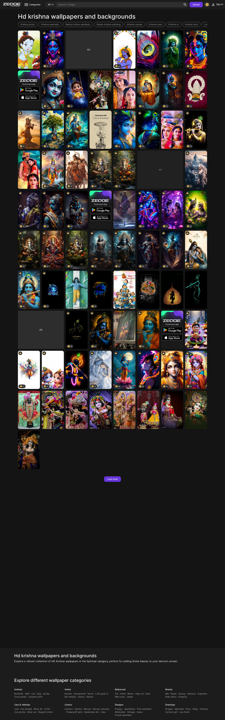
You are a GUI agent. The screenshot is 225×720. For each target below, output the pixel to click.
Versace (191, 693)
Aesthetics (129, 709)
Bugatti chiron (45, 712)
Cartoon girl (171, 712)
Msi (167, 693)
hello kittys (170, 696)
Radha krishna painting (109, 24)
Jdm (16, 709)
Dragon (169, 709)
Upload (196, 4)
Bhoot (130, 693)
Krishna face (191, 24)
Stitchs (78, 709)
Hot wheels (26, 709)
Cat (33, 693)
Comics (68, 704)
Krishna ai (174, 24)
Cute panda (20, 696)
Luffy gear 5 (101, 693)
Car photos (20, 712)
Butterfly (18, 693)
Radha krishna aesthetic (78, 24)
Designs (119, 704)
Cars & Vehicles (22, 704)
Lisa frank (184, 712)
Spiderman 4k (91, 712)
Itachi (90, 693)
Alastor (89, 696)
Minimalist (120, 712)
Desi (147, 693)
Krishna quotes (134, 24)
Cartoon (69, 709)
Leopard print (35, 696)
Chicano (204, 709)
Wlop (195, 709)
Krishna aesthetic (50, 24)
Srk (116, 693)
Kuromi (68, 693)
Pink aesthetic (144, 709)
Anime (68, 689)
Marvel (87, 709)
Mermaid (179, 709)
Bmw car (32, 712)
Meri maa (119, 696)
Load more (112, 479)
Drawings (170, 704)
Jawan (129, 696)
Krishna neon (155, 24)
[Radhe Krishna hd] (172, 130)
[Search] (185, 4)
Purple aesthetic (123, 715)
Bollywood (120, 689)
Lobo (103, 712)
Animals (18, 689)
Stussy (182, 693)
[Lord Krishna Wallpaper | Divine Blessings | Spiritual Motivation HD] (124, 210)
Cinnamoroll (80, 693)
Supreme (202, 693)
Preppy (119, 709)
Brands (169, 689)
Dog (39, 693)
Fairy (188, 709)
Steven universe (101, 709)
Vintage (131, 712)
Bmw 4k (38, 709)
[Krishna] (101, 90)
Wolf (27, 693)
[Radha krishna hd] (124, 90)
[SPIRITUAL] (148, 50)
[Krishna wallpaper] (29, 410)
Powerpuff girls (74, 712)
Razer (174, 693)
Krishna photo (28, 24)
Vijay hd (139, 693)
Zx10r (47, 709)
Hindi (123, 693)
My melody (70, 696)
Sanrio (81, 696)
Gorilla (46, 693)
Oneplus (182, 696)
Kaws (139, 712)
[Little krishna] (29, 50)
